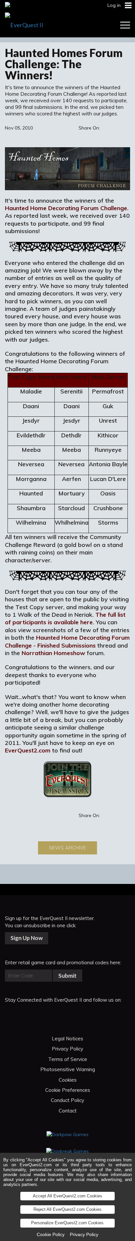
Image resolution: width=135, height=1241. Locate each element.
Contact (68, 1111)
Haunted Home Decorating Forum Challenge (66, 208)
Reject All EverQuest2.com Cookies (67, 1209)
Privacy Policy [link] (84, 1234)
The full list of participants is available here (65, 618)
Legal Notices (67, 1038)
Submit (67, 975)
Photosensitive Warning (67, 1069)
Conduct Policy (67, 1100)
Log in (114, 5)
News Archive (67, 848)
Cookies (68, 1080)
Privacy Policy (67, 1049)
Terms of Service (67, 1059)
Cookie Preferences (67, 1090)
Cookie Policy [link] (51, 1234)
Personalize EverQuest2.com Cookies (67, 1222)
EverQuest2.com (27, 750)
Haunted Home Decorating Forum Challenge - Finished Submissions (67, 641)
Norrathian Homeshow (53, 653)
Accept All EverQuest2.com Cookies (67, 1195)
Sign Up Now (26, 937)
